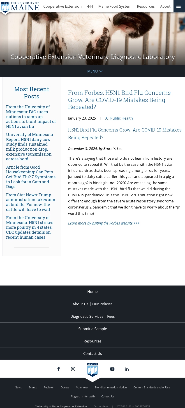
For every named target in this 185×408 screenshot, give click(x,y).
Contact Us (92, 353)
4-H (90, 6)
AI (107, 118)
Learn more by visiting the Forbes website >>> (104, 223)
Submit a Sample (92, 328)
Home (92, 291)
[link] (31, 116)
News (18, 387)
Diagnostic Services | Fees (92, 316)
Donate (65, 387)
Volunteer (82, 387)
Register (49, 387)
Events (33, 387)
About (165, 6)
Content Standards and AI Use (152, 387)
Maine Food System (115, 6)
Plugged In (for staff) (82, 396)
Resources (146, 6)
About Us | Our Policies (93, 303)
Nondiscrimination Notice (111, 387)
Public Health (121, 118)
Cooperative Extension (62, 6)
